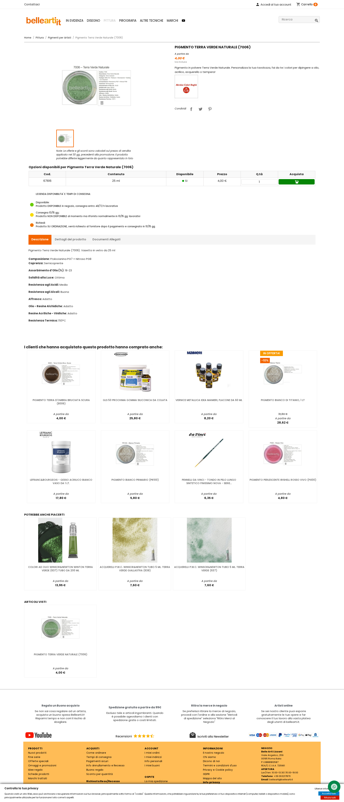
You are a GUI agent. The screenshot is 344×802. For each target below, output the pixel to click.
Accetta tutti (329, 793)
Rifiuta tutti (330, 797)
